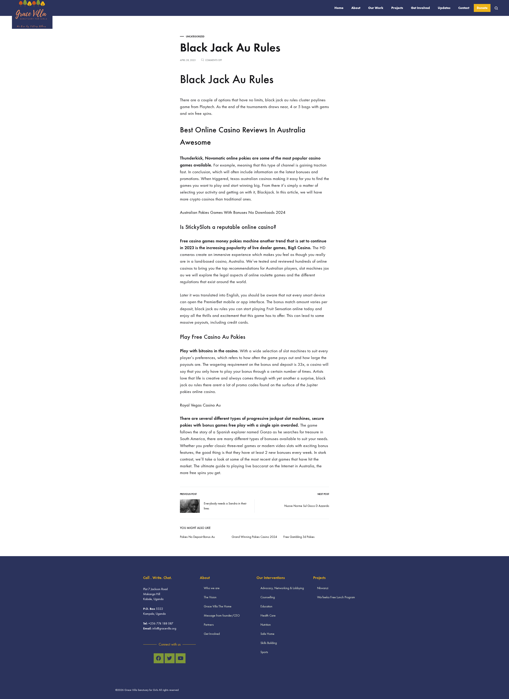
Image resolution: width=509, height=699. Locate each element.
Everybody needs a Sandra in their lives (225, 505)
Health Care (268, 615)
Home (338, 8)
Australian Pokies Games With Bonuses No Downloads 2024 (232, 212)
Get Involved (420, 8)
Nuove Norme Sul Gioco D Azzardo (306, 506)
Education (266, 606)
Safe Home (267, 634)
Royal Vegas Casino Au (200, 405)
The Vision (210, 597)
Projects (397, 8)
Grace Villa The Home (217, 606)
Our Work (375, 8)
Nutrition (265, 624)
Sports (264, 652)
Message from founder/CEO (222, 615)
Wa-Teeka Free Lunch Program (336, 597)
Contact (463, 8)
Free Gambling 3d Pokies (299, 537)
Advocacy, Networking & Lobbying (282, 588)
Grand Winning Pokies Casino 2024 (254, 537)
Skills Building (268, 643)
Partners (209, 624)
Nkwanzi (322, 588)
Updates (444, 8)
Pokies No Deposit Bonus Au (197, 537)
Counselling (267, 597)
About (355, 8)
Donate (482, 8)
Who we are (212, 588)
